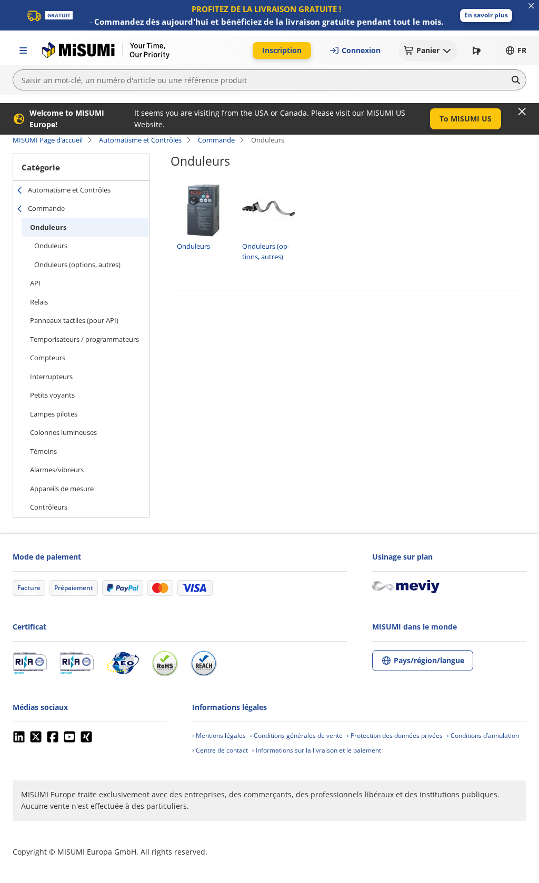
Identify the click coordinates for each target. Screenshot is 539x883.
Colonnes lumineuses (63, 432)
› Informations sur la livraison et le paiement (316, 750)
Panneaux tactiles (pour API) (74, 320)
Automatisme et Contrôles (140, 140)
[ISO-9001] (30, 663)
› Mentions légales (219, 735)
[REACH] (204, 663)
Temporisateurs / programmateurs (84, 339)
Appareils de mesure (62, 488)
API (35, 283)
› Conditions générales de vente (296, 735)
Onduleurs (48, 227)
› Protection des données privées (395, 735)
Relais (39, 302)
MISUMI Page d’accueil (48, 140)
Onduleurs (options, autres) (77, 264)
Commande (216, 140)
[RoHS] (165, 663)
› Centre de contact (220, 750)
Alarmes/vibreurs (57, 469)
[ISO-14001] (76, 663)
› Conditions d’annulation (483, 735)
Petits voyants (52, 395)
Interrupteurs (51, 376)
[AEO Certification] (122, 663)
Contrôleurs (48, 507)
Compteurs (47, 357)
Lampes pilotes (53, 414)
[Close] (522, 111)
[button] (486, 15)
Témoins (43, 451)
